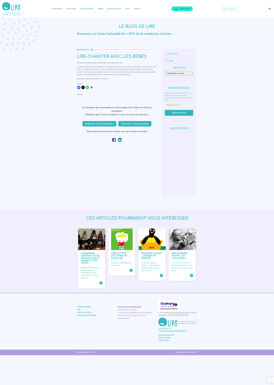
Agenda (100, 9)
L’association (57, 9)
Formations (123, 318)
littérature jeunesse (130, 49)
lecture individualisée (112, 49)
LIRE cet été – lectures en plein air (119, 256)
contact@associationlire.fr (172, 331)
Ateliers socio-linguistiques (132, 315)
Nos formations (86, 9)
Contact (137, 9)
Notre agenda (84, 307)
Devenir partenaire (86, 315)
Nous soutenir (84, 312)
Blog (127, 9)
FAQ (79, 309)
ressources (185, 9)
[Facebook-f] (270, 9)
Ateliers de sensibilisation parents (135, 313)
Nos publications (114, 9)
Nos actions (71, 9)
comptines (98, 49)
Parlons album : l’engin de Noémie (151, 256)
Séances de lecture (127, 310)
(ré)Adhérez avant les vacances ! (180, 256)
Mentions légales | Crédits (186, 352)
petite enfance (145, 49)
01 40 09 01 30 (164, 328)
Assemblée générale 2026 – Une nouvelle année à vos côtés (91, 258)
